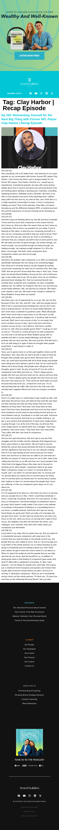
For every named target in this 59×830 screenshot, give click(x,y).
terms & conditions (29, 816)
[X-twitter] (52, 93)
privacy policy (29, 811)
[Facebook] (30, 93)
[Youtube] (36, 93)
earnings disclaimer (29, 807)
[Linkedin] (46, 93)
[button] (29, 640)
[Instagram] (41, 93)
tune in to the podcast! (29, 759)
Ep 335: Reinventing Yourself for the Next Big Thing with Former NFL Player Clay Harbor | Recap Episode (29, 119)
